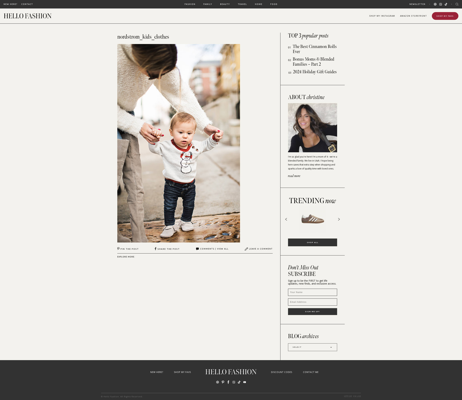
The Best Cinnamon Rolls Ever (315, 49)
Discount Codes (281, 372)
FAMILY (207, 4)
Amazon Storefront (413, 15)
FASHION (190, 4)
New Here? (10, 4)
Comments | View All (214, 249)
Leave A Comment (261, 249)
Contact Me (311, 372)
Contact (27, 4)
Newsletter (417, 4)
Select (297, 347)
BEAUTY (225, 4)
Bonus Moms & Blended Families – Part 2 (313, 61)
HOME (258, 4)
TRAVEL (242, 4)
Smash (357, 396)
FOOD (274, 4)
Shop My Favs (445, 16)
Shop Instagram (382, 15)
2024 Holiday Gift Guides (315, 72)
